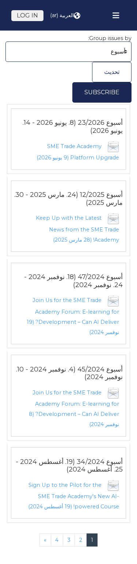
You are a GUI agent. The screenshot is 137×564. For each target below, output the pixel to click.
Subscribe (101, 92)
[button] (65, 15)
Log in (27, 15)
